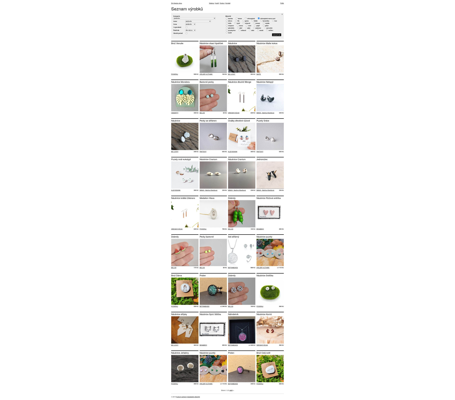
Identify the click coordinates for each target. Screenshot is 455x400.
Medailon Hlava (207, 197)
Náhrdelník (233, 314)
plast (266, 26)
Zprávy (222, 3)
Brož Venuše (177, 43)
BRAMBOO (260, 229)
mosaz (257, 23)
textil (230, 33)
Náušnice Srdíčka (265, 275)
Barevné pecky (207, 81)
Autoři (217, 3)
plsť (240, 28)
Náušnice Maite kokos (267, 43)
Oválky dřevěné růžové (239, 120)
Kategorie (176, 16)
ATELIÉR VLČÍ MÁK (206, 74)
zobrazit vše (276, 35)
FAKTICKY (203, 152)
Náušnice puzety (264, 236)
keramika (265, 21)
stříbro (270, 30)
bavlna (230, 18)
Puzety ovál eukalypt (181, 159)
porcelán (269, 28)
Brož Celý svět (263, 352)
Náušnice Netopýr (265, 81)
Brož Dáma (176, 275)
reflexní (243, 30)
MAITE (259, 74)
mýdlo (267, 23)
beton (240, 18)
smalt (261, 30)
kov (275, 21)
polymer (258, 28)
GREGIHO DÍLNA (233, 113)
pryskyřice (232, 30)
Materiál (228, 16)
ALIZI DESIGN (232, 152)
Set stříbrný (233, 236)
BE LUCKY (231, 74)
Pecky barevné (207, 236)
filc (238, 21)
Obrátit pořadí (178, 33)
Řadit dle (176, 30)
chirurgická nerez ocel (267, 18)
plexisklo (231, 28)
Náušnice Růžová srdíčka (269, 197)
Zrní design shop (176, 3)
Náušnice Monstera (180, 81)
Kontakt (227, 3)
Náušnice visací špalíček (211, 43)
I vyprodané (177, 27)
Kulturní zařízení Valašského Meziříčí (188, 397)
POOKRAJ (174, 74)
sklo (252, 30)
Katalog (211, 3)
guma (246, 21)
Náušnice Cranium (208, 159)
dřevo (230, 21)
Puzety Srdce (263, 120)
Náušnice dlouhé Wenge (239, 81)
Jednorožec (262, 159)
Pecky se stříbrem (208, 120)
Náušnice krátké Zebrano (183, 197)
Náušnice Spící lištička (210, 314)
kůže (229, 23)
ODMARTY (174, 113)
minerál (247, 23)
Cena (175, 24)
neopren (231, 26)
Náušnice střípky (179, 314)
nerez (241, 26)
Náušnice (232, 43)
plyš (248, 28)
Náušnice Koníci (264, 314)
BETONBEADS (233, 268)
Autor (175, 21)
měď (238, 23)
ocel (249, 26)
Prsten (203, 275)
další (231, 390)
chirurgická (251, 18)
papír (258, 26)
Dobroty (232, 197)
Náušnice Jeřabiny (180, 352)
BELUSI (202, 113)
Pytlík (282, 3)
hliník (255, 21)
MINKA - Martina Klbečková (265, 113)
